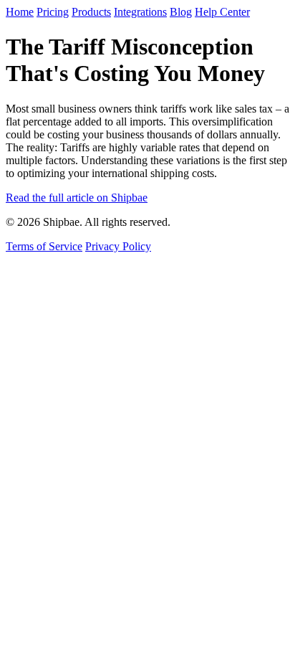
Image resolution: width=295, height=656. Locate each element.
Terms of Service (44, 246)
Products (91, 12)
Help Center (222, 12)
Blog (181, 12)
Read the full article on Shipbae (77, 197)
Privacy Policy (118, 246)
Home (20, 12)
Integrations (140, 12)
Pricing (53, 12)
